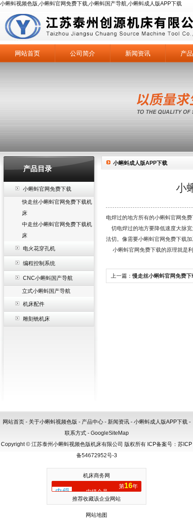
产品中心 (92, 422)
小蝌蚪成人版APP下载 (161, 422)
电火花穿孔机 (39, 248)
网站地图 (96, 515)
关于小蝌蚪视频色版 (53, 422)
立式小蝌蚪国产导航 (46, 291)
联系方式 (75, 433)
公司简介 (82, 53)
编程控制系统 (39, 263)
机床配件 (33, 304)
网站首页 (27, 53)
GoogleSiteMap (110, 433)
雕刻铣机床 (36, 319)
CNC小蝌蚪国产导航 (48, 278)
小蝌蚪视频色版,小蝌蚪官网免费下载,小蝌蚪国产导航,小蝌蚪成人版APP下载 (91, 3)
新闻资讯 (137, 53)
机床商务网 (96, 475)
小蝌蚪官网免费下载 (47, 189)
